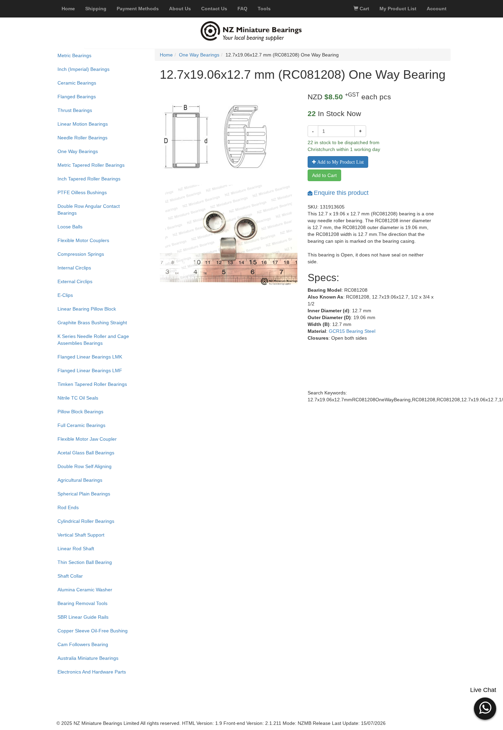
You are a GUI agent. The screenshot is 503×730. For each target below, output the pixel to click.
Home (166, 55)
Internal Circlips (74, 267)
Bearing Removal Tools (82, 603)
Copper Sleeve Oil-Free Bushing (92, 630)
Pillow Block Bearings (80, 411)
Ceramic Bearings (76, 83)
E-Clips (65, 295)
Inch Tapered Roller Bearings (88, 178)
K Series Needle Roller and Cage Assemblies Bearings (93, 339)
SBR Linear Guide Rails (82, 617)
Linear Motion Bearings (82, 124)
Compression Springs (80, 254)
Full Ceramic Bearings (81, 425)
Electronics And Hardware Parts (91, 672)
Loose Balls (69, 226)
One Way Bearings (77, 151)
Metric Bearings (74, 55)
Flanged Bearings (76, 96)
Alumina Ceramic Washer (84, 589)
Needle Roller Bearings (82, 137)
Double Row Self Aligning (84, 466)
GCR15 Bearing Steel (352, 331)
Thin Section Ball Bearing (84, 562)
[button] (485, 707)
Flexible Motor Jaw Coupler (87, 439)
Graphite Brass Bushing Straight (92, 322)
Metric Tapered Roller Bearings (91, 165)
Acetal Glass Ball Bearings (85, 452)
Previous (149, 243)
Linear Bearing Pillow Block (86, 309)
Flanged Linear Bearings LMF (89, 370)
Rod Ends (68, 507)
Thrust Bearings (74, 110)
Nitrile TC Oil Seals (77, 398)
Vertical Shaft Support (80, 535)
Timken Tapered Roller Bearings (92, 384)
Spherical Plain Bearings (83, 493)
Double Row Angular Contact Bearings (88, 209)
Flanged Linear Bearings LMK (89, 357)
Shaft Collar (70, 576)
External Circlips (74, 281)
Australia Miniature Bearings (87, 658)
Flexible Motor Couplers (83, 240)
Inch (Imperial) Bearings (83, 69)
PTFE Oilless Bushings (82, 192)
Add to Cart (324, 175)
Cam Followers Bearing (82, 644)
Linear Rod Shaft (75, 548)
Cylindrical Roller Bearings (85, 521)
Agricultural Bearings (79, 480)
